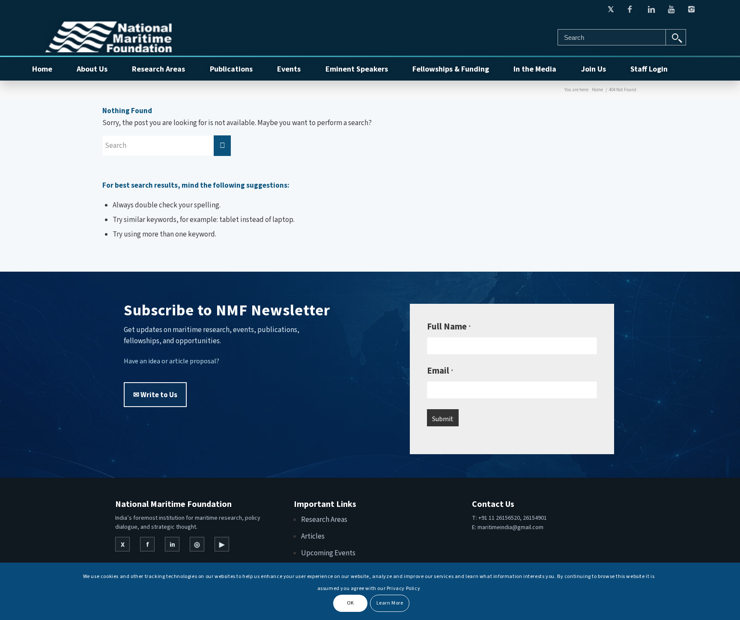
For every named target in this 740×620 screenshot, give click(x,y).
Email (440, 370)
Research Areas (324, 519)
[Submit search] (675, 37)
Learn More (389, 603)
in (172, 544)
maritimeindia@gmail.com (510, 527)
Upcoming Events (328, 552)
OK (350, 603)
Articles (313, 536)
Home (597, 90)
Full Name (449, 326)
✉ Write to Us (155, 394)
